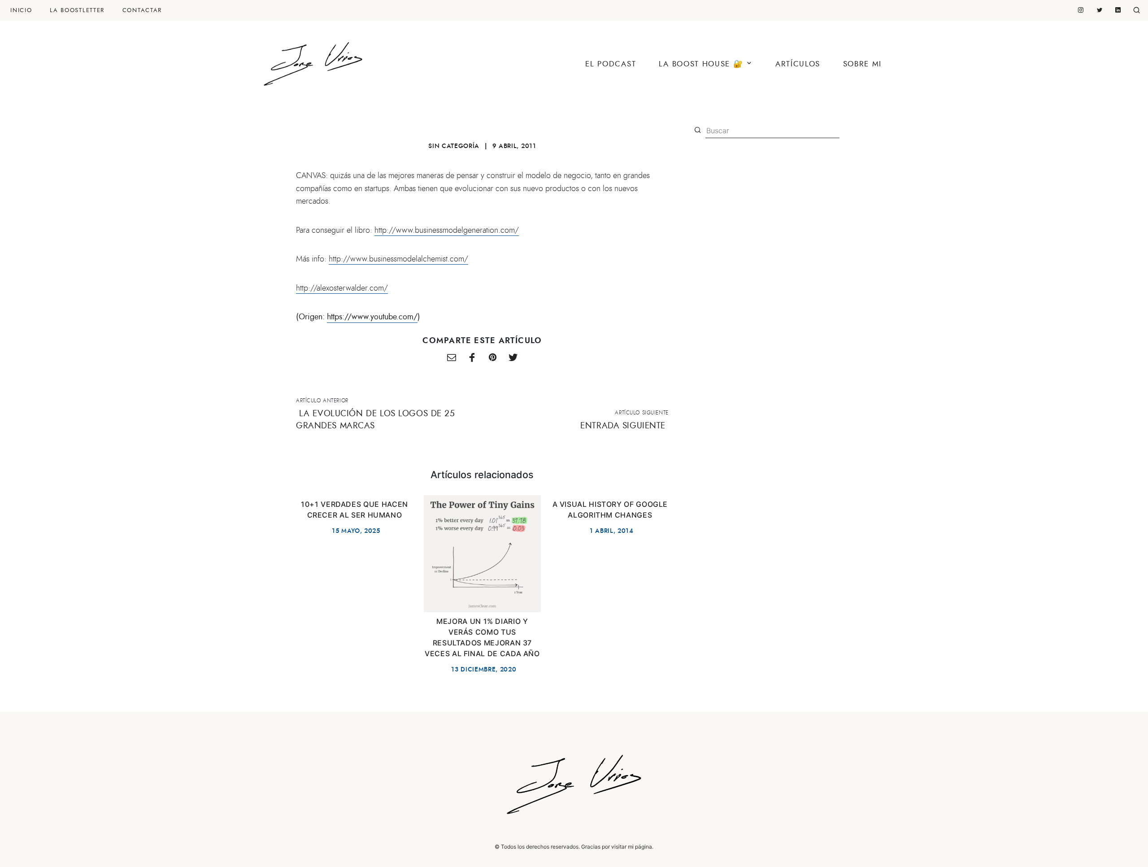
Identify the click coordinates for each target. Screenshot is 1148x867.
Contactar (142, 10)
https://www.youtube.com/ (372, 316)
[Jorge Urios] (313, 60)
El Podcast (610, 64)
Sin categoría (453, 146)
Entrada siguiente (622, 425)
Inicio (21, 10)
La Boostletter (77, 10)
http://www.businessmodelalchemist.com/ (398, 258)
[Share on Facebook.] (472, 358)
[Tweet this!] (513, 358)
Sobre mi (862, 64)
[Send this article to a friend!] (451, 358)
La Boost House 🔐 (701, 64)
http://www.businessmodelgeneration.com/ (446, 230)
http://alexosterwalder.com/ (342, 288)
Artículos (797, 64)
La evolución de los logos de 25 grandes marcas (375, 419)
